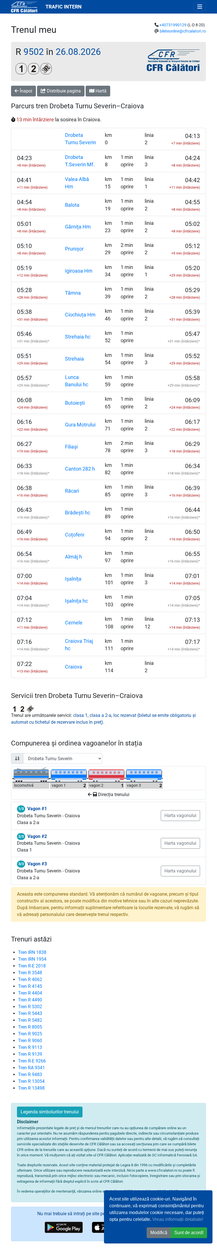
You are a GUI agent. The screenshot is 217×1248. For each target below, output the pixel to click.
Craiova (73, 667)
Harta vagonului (180, 815)
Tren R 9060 (30, 1040)
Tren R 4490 (30, 1000)
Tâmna (73, 293)
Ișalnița (73, 579)
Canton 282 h (80, 469)
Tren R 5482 (30, 1020)
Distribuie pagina (63, 91)
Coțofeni (74, 535)
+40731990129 (172, 25)
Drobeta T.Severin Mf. (80, 160)
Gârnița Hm (78, 227)
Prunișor (74, 249)
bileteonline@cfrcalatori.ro (183, 31)
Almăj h (73, 557)
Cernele (74, 623)
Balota (72, 205)
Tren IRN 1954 (32, 959)
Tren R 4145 (30, 986)
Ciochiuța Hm (80, 315)
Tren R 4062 (30, 979)
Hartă (100, 91)
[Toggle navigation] (200, 7)
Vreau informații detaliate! (177, 1219)
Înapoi (25, 91)
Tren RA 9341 (31, 1067)
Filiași (71, 447)
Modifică (158, 1232)
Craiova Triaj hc (79, 644)
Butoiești (75, 403)
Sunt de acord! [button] (188, 1232)
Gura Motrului (80, 425)
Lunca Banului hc (76, 380)
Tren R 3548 (30, 972)
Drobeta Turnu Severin (80, 138)
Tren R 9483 (30, 1074)
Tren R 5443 (30, 1013)
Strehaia (74, 359)
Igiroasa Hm (78, 271)
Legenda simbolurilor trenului (50, 1112)
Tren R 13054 (31, 1081)
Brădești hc (77, 513)
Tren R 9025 (30, 1033)
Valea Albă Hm (77, 182)
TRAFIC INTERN (63, 7)
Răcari (72, 491)
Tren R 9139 (30, 1054)
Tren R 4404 (30, 993)
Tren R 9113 (30, 1047)
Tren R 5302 (30, 1006)
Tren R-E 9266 (32, 1061)
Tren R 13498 (31, 1088)
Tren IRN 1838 (32, 952)
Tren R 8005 (30, 1027)
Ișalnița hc (76, 601)
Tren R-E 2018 (32, 966)
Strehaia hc (77, 337)
